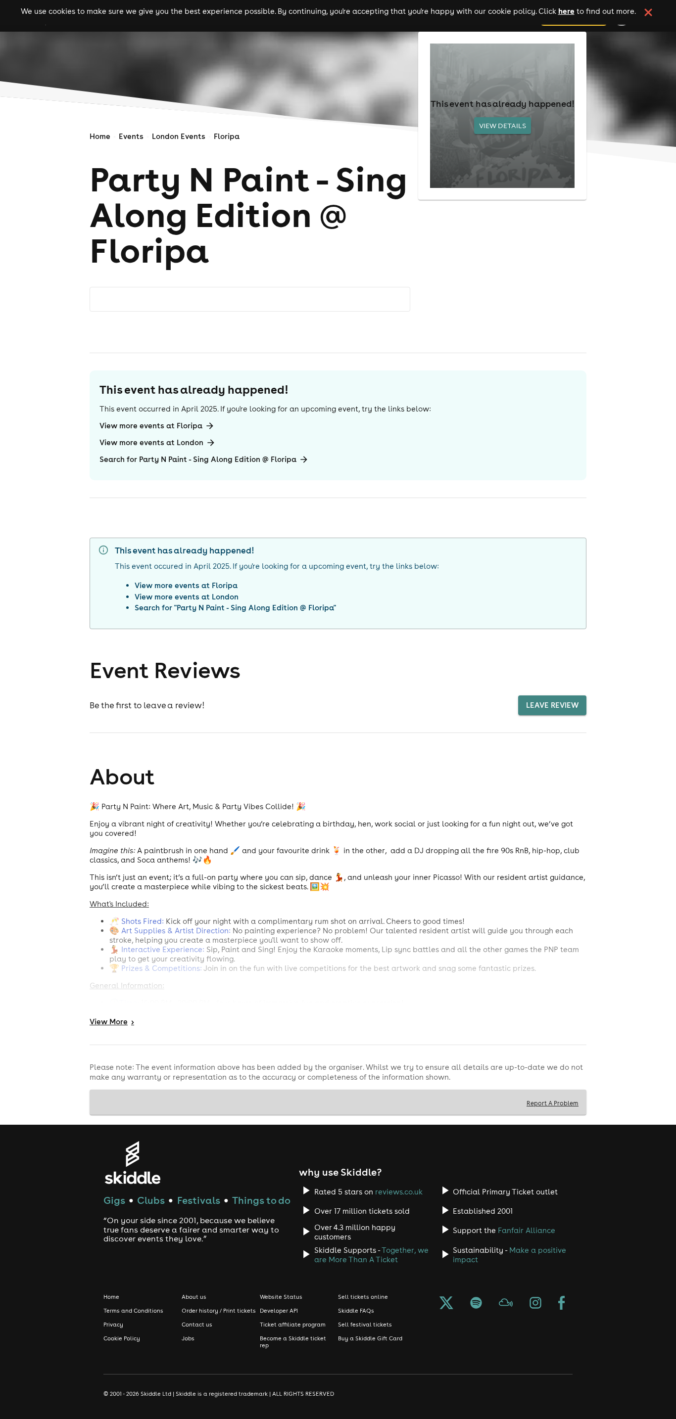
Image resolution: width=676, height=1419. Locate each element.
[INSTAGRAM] (535, 1304)
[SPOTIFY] (476, 1304)
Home (100, 136)
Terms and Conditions (133, 1310)
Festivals (198, 1200)
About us (194, 1296)
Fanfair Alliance (526, 1230)
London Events (178, 136)
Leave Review (552, 705)
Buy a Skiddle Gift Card (370, 1338)
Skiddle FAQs (356, 1310)
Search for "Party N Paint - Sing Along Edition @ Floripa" (235, 607)
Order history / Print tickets (219, 1310)
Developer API (279, 1310)
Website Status (281, 1296)
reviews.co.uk (399, 1191)
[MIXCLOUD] (506, 1304)
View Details (502, 125)
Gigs (114, 1200)
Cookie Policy (121, 1338)
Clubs (151, 1200)
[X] (446, 1304)
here (566, 11)
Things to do (261, 1200)
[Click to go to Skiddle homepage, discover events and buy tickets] (132, 1163)
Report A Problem (553, 1103)
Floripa (227, 136)
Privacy (113, 1324)
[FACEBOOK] (561, 1304)
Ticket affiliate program (293, 1324)
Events (131, 136)
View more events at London (151, 442)
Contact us (197, 1324)
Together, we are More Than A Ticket (371, 1254)
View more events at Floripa (150, 425)
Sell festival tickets (365, 1324)
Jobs (188, 1338)
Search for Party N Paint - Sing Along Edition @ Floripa (197, 459)
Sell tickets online (363, 1296)
